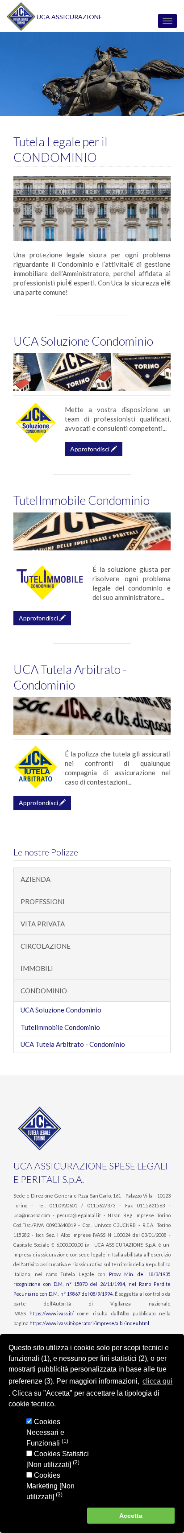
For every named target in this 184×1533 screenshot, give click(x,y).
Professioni (43, 901)
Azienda (35, 879)
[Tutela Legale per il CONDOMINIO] (92, 208)
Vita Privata (43, 924)
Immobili (37, 968)
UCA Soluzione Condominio (83, 341)
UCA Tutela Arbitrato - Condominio (73, 1044)
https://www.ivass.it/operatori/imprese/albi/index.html (89, 1323)
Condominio (44, 991)
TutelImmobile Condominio (81, 500)
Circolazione (46, 946)
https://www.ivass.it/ (51, 1313)
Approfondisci (90, 449)
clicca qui (157, 1381)
